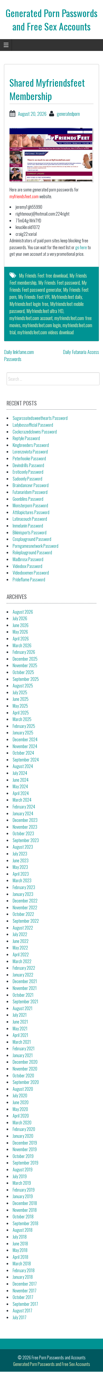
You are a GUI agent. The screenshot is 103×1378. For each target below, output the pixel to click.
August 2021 (22, 1008)
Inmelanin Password (28, 526)
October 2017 (23, 1297)
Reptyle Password (26, 438)
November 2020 (25, 1069)
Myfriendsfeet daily (67, 296)
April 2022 (21, 954)
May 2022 (20, 947)
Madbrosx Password (28, 559)
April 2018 (20, 1257)
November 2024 (25, 746)
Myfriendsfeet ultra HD (44, 310)
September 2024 (26, 759)
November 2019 (25, 1149)
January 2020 (23, 1136)
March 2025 (22, 719)
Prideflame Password (29, 579)
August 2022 (23, 928)
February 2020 (24, 1129)
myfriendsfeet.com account (31, 318)
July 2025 (20, 692)
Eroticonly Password (28, 472)
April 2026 (21, 638)
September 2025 (26, 679)
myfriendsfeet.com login (41, 325)
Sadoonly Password (27, 479)
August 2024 (23, 766)
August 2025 (23, 685)
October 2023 (23, 833)
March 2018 (22, 1263)
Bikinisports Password (29, 532)
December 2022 (25, 900)
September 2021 (25, 1001)
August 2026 (23, 612)
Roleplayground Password (32, 552)
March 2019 (22, 1183)
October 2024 (23, 753)
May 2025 (20, 706)
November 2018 (25, 1210)
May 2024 (20, 786)
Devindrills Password (28, 465)
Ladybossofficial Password (33, 425)
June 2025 (21, 699)
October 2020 (23, 1075)
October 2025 (23, 672)
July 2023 (20, 853)
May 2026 (20, 632)
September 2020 (26, 1082)
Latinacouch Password (30, 519)
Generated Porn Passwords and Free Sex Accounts (51, 19)
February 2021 (24, 1048)
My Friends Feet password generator (48, 286)
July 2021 (20, 1015)
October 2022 (23, 914)
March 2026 (22, 645)
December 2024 (25, 739)
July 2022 (20, 934)
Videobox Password (27, 566)
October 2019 (23, 1156)
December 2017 (25, 1284)
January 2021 (23, 1055)
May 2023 (20, 867)
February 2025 (24, 726)
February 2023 (24, 887)
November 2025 (25, 665)
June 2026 (21, 625)
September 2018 (25, 1223)
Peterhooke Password (29, 458)
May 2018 (20, 1250)
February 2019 (24, 1190)
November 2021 (25, 988)
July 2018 (20, 1237)
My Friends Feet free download (43, 275)
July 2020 (20, 1095)
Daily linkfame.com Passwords (19, 355)
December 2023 (25, 820)
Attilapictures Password (31, 512)
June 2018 (20, 1243)
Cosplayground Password (32, 539)
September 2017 (25, 1304)
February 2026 (24, 652)
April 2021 (20, 1035)
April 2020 (21, 1116)
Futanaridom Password (30, 492)
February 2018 (24, 1270)
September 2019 (25, 1163)
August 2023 (23, 847)
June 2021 (20, 1022)
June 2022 (21, 941)
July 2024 (20, 773)
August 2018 (22, 1230)
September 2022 (26, 921)
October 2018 (23, 1216)
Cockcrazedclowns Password (35, 432)
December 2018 (25, 1203)
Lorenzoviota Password (30, 451)
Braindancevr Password (31, 485)
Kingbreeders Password (31, 445)
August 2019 (22, 1169)
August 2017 (22, 1310)
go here (81, 247)
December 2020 (25, 1062)
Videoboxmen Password (31, 573)
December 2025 (25, 659)
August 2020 (23, 1089)
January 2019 (23, 1196)
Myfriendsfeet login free (29, 303)
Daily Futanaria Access (81, 351)
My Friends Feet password (59, 282)
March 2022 (22, 961)
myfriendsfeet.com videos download (45, 332)
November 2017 (24, 1290)
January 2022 (23, 975)
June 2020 (21, 1102)
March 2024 (22, 800)
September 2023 (26, 840)
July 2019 (20, 1176)
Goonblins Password (28, 499)
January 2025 (23, 732)
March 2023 (22, 880)
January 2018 (23, 1277)
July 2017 (19, 1317)
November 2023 (25, 827)
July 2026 (20, 618)
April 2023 (21, 874)
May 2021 (20, 1028)
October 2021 (23, 995)
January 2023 (23, 894)
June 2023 (21, 860)
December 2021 (25, 981)
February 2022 (24, 968)
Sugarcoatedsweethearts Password (40, 418)
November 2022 (25, 907)
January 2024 (23, 813)
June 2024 (21, 780)
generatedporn (68, 113)
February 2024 (24, 806)
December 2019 (25, 1143)
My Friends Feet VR (34, 296)
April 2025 (21, 712)
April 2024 (21, 793)
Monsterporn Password (30, 505)
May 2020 (20, 1109)
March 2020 (22, 1122)
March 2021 (22, 1042)
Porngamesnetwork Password (35, 546)
